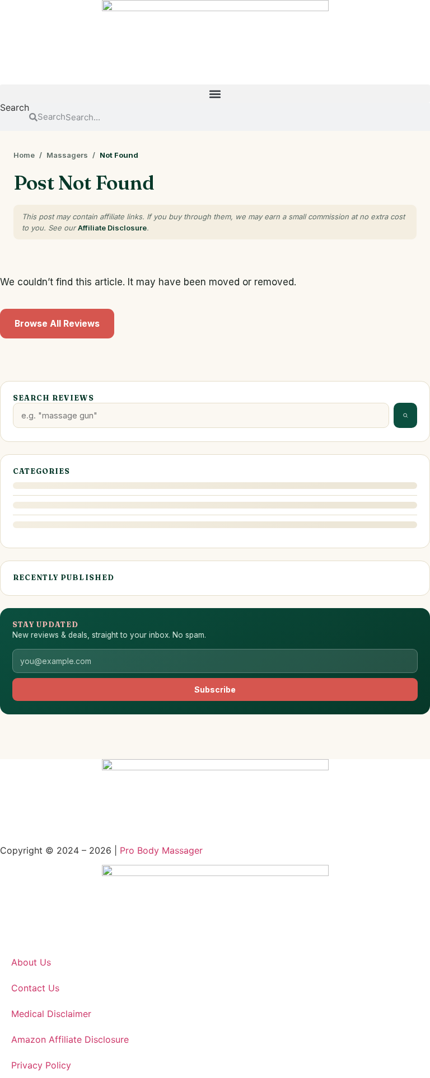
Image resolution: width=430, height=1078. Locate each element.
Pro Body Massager (161, 850)
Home (24, 154)
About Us (31, 962)
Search (14, 108)
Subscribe (215, 689)
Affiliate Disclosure (112, 227)
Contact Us (35, 988)
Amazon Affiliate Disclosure (70, 1039)
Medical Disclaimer (51, 1013)
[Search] (405, 416)
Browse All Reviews (57, 323)
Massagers (67, 154)
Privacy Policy (41, 1065)
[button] (215, 93)
